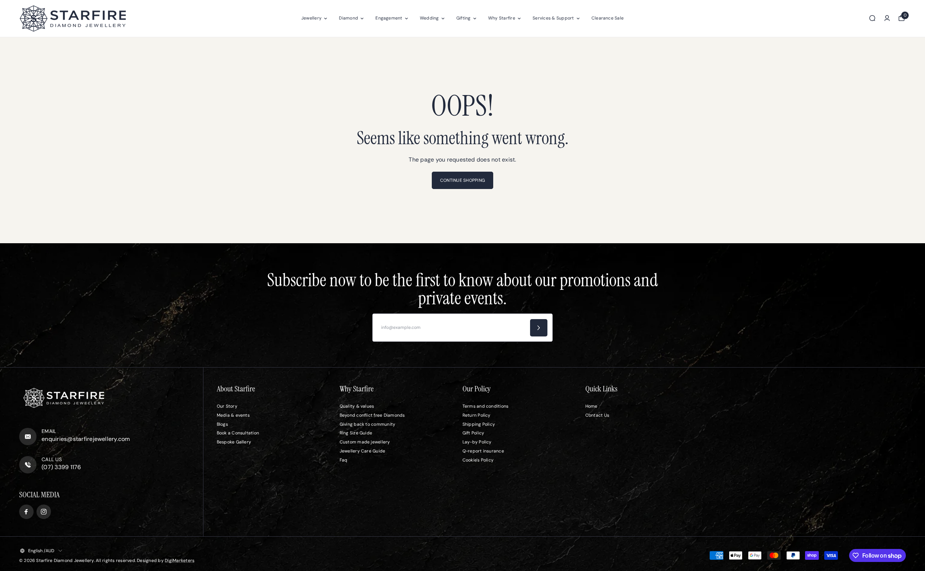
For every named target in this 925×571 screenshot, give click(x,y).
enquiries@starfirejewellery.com (86, 439)
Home (591, 406)
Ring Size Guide (356, 433)
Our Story (227, 406)
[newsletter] (538, 327)
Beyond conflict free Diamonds (372, 415)
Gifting (463, 18)
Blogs (222, 424)
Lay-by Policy (477, 442)
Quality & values (357, 406)
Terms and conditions (485, 406)
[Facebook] (26, 512)
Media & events (233, 415)
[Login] (887, 18)
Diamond (348, 18)
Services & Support (553, 18)
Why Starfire (501, 18)
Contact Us (597, 415)
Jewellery (311, 18)
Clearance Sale (607, 18)
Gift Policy (473, 433)
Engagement (388, 18)
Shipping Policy (478, 424)
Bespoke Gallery (234, 442)
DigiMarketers (179, 560)
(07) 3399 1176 (61, 467)
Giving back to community (368, 424)
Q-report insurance (483, 451)
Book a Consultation (238, 433)
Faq (344, 460)
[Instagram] (43, 512)
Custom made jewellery (365, 442)
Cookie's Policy (478, 460)
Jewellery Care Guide (363, 451)
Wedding (429, 18)
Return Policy (476, 415)
